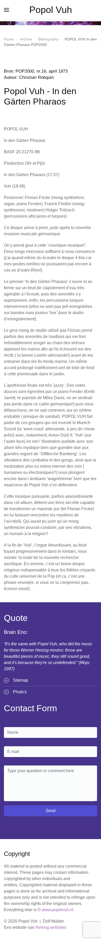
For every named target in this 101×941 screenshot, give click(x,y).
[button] (6, 9)
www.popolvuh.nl (57, 910)
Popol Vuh (50, 9)
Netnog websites (50, 927)
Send (50, 810)
